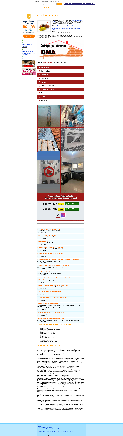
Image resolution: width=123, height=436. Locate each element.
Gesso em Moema (71, 26)
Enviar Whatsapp (73, 204)
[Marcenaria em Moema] (28, 67)
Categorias (52, 1)
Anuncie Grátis (56, 429)
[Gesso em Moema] (22, 57)
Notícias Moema (45, 1)
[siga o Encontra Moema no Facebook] (47, 431)
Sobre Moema (57, 1)
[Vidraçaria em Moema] (22, 43)
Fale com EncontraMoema (45, 427)
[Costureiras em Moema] (29, 75)
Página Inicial (37, 1)
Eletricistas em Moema (67, 28)
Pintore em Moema (61, 26)
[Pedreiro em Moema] (27, 51)
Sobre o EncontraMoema (44, 426)
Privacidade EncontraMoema (55, 434)
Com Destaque (47, 429)
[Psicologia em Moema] (22, 40)
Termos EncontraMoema (43, 434)
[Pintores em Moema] (22, 59)
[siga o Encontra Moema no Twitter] (65, 431)
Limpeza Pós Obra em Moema (69, 27)
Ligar (61, 204)
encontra (42, 7)
